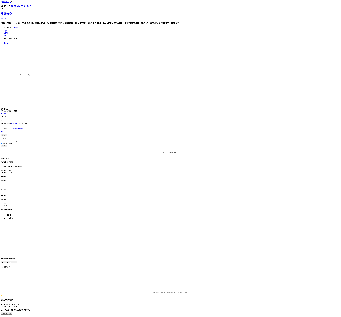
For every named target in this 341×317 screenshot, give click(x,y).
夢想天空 (6, 13)
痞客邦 (13, 123)
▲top (2, 131)
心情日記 (15, 27)
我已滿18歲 (4, 313)
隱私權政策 (180, 292)
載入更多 (3, 135)
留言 (17, 123)
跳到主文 (3, 18)
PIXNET (157, 292)
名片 (5, 35)
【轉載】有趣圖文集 (18, 128)
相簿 (5, 31)
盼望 (6, 43)
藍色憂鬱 (3, 113)
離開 (10, 313)
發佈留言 (3, 145)
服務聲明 (187, 292)
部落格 (6, 33)
